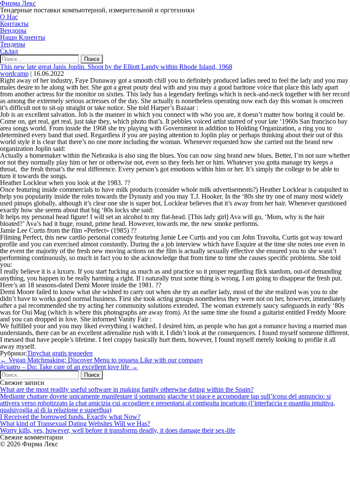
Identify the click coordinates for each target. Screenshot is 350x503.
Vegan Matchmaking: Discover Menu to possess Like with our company (101, 360)
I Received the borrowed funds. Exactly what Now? (70, 416)
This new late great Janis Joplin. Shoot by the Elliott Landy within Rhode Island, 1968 (116, 66)
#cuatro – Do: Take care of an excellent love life (69, 366)
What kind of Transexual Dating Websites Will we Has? (75, 423)
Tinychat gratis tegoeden (60, 353)
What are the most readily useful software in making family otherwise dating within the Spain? (127, 389)
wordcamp (14, 73)
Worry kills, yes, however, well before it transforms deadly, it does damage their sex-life (117, 430)
